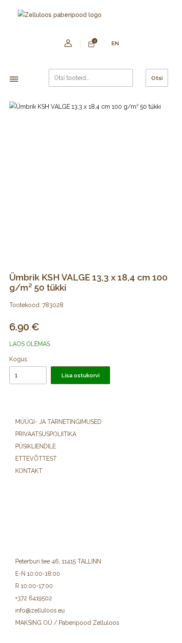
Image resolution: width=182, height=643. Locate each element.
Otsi (157, 77)
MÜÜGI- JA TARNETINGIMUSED (58, 421)
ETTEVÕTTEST (36, 458)
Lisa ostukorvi (80, 375)
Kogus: (18, 359)
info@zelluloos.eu (40, 610)
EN (115, 43)
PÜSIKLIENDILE (35, 446)
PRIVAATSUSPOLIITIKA (45, 434)
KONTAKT (28, 470)
